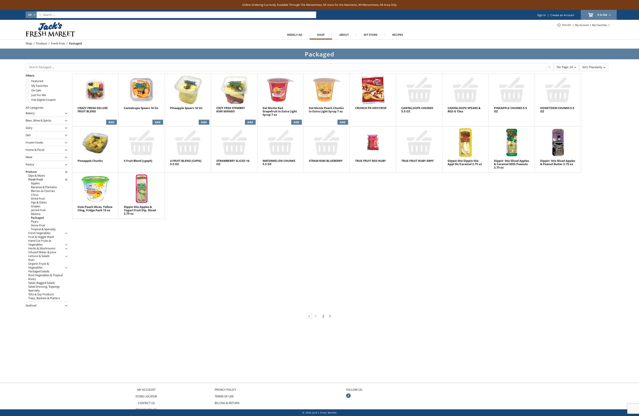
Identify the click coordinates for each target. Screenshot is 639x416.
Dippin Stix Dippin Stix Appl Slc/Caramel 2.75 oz (465, 162)
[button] (65, 113)
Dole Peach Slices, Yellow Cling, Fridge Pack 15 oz (95, 208)
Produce (41, 43)
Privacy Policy (225, 389)
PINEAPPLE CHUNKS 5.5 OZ (510, 109)
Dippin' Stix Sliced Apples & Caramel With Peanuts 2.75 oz (511, 164)
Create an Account (562, 15)
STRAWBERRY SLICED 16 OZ (232, 162)
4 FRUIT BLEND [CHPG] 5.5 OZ (185, 162)
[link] (348, 395)
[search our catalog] (40, 14)
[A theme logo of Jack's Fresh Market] (50, 33)
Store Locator (146, 396)
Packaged (75, 43)
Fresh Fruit (58, 43)
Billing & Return (227, 403)
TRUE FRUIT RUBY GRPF (417, 161)
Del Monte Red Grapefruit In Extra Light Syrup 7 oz (280, 111)
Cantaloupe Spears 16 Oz (141, 108)
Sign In (541, 15)
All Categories (34, 108)
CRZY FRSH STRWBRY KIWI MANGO (230, 109)
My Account (146, 389)
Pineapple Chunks (90, 161)
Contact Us (146, 403)
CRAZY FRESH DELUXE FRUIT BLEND (93, 109)
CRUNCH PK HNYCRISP (371, 108)
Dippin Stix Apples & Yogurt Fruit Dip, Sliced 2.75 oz (140, 210)
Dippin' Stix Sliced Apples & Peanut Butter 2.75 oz (557, 162)
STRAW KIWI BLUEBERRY (326, 161)
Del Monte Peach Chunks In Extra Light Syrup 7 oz (326, 109)
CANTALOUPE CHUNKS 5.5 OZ (417, 109)
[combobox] (31, 14)
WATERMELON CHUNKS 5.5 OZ (279, 162)
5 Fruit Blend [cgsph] (138, 161)
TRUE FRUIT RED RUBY (370, 161)
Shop (29, 43)
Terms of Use (224, 396)
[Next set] (329, 316)
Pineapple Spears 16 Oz (186, 108)
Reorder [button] (566, 24)
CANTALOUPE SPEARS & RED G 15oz (464, 109)
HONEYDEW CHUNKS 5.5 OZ (557, 109)
